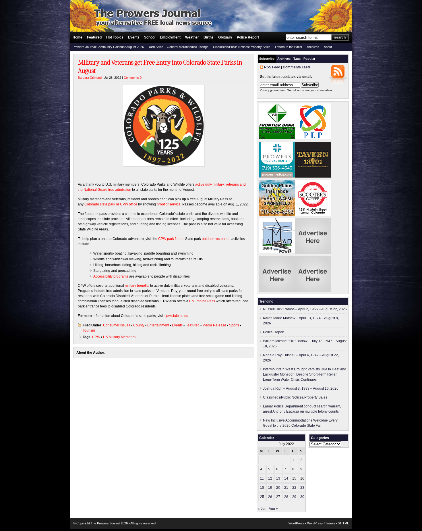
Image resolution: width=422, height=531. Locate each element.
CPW (96, 337)
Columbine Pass (202, 301)
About (328, 47)
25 (262, 497)
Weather (192, 37)
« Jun (262, 509)
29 (294, 497)
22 (294, 488)
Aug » (273, 509)
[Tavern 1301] (313, 176)
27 (278, 497)
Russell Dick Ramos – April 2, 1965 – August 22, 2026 (305, 309)
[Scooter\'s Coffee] (313, 215)
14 (286, 478)
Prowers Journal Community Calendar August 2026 (108, 47)
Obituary (225, 37)
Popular (309, 58)
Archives (313, 47)
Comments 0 (133, 77)
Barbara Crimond (90, 77)
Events (134, 37)
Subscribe (266, 58)
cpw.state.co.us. (176, 316)
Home (77, 37)
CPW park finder (170, 239)
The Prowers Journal (105, 523)
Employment (170, 37)
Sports (234, 325)
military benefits (137, 286)
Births (209, 37)
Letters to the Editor (288, 47)
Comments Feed (296, 67)
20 (278, 488)
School (149, 37)
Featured (94, 37)
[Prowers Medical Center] (277, 176)
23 (302, 488)
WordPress (296, 523)
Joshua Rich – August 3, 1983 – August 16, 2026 (300, 388)
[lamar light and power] (277, 252)
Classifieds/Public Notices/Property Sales (241, 47)
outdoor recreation (216, 239)
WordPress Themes (321, 523)
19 (270, 488)
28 (286, 497)
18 (262, 488)
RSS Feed (272, 67)
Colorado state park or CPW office (110, 204)
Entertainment (158, 325)
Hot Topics (114, 37)
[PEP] (313, 138)
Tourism (89, 330)
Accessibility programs (110, 276)
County (138, 325)
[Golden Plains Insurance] (277, 215)
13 (278, 478)
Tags (297, 58)
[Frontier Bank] (277, 138)
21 (286, 488)
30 (302, 497)
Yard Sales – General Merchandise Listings (178, 47)
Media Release (214, 325)
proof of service (169, 204)
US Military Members (119, 337)
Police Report (248, 37)
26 (270, 497)
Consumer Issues (116, 325)
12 (270, 478)
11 (262, 478)
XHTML (343, 523)
